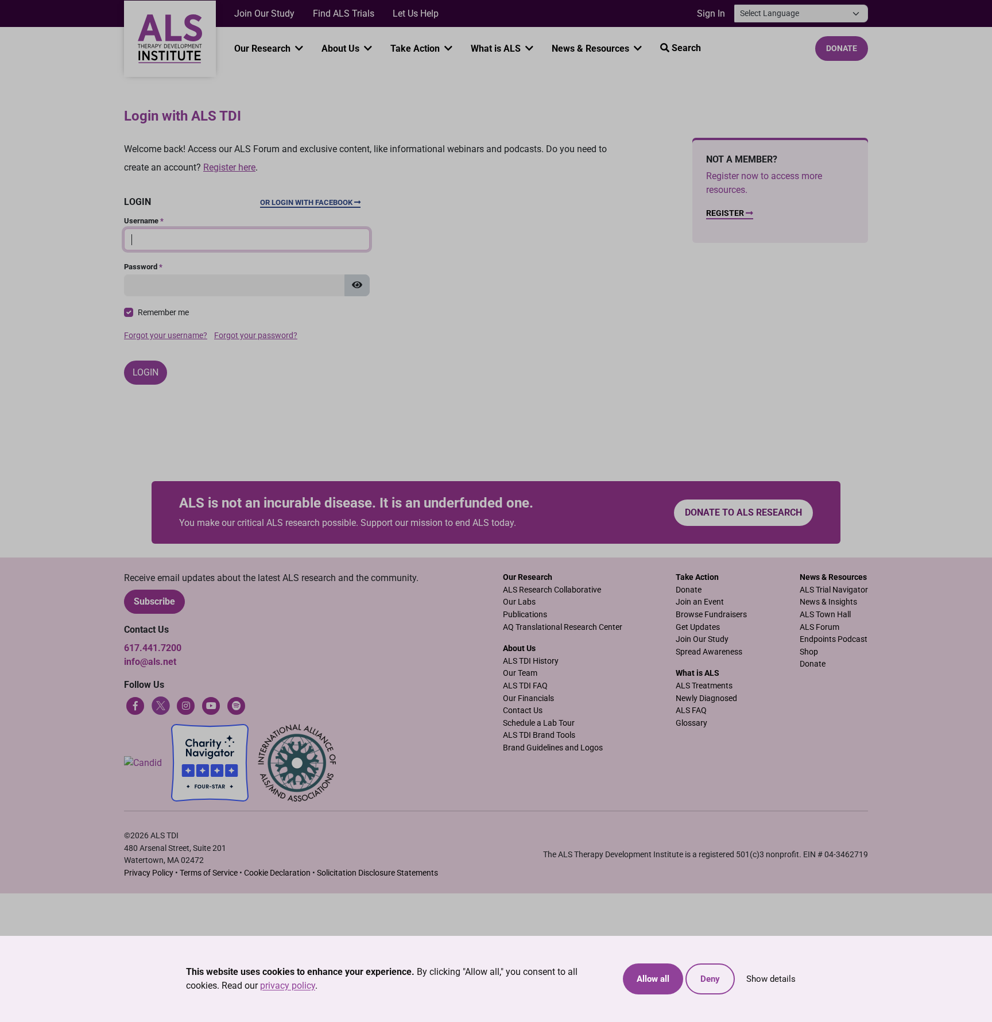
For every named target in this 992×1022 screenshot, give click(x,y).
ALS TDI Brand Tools (539, 735)
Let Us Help (416, 13)
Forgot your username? (165, 335)
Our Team (520, 673)
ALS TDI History (531, 661)
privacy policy (287, 985)
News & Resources (591, 48)
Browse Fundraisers (711, 615)
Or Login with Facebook (307, 202)
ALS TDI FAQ (525, 686)
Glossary (691, 723)
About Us (341, 48)
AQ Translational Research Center (562, 627)
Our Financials (528, 698)
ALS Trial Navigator (834, 590)
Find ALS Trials (343, 13)
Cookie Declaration (277, 873)
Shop (809, 652)
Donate (841, 48)
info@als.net (150, 661)
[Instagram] (186, 704)
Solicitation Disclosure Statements (377, 873)
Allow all (653, 979)
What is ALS (497, 48)
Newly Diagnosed (706, 698)
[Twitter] (161, 704)
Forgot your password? (255, 335)
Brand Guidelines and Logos (553, 748)
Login (145, 372)
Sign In (711, 13)
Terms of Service (209, 873)
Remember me (163, 313)
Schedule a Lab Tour (539, 723)
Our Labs (519, 602)
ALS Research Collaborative (552, 590)
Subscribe (154, 601)
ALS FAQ (691, 710)
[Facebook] (135, 704)
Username (144, 220)
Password (143, 266)
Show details (771, 979)
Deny (710, 979)
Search (685, 47)
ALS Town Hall (825, 615)
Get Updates (698, 627)
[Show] (357, 285)
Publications (525, 615)
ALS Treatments (704, 686)
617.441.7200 (152, 647)
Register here (229, 167)
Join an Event (700, 602)
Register (726, 213)
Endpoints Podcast (833, 639)
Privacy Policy (148, 873)
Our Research (263, 48)
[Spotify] (236, 704)
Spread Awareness (709, 652)
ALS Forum (819, 627)
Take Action (416, 48)
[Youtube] (211, 704)
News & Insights (828, 602)
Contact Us (522, 710)
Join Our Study (264, 13)
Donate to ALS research (743, 512)
